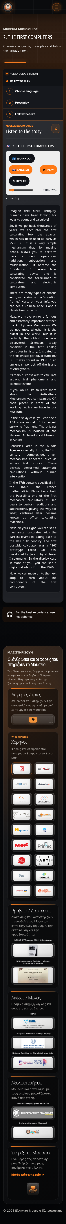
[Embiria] (21, 799)
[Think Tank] (44, 875)
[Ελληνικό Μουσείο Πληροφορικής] (8, 7)
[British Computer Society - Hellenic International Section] (33, 975)
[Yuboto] (44, 891)
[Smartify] (44, 860)
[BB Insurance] (21, 784)
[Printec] (44, 845)
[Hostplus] (44, 814)
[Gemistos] (21, 814)
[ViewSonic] (21, 891)
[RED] (21, 860)
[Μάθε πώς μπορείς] (33, 1189)
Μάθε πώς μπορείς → (27, 1174)
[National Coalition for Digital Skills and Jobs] (33, 1063)
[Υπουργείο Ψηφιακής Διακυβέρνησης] (33, 1043)
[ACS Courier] (44, 768)
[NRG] (44, 829)
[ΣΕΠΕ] (33, 1023)
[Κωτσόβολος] (21, 769)
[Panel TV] (21, 845)
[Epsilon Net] (44, 799)
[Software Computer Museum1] (33, 1133)
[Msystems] (21, 829)
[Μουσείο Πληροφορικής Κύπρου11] (33, 1113)
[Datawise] (44, 784)
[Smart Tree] (21, 875)
